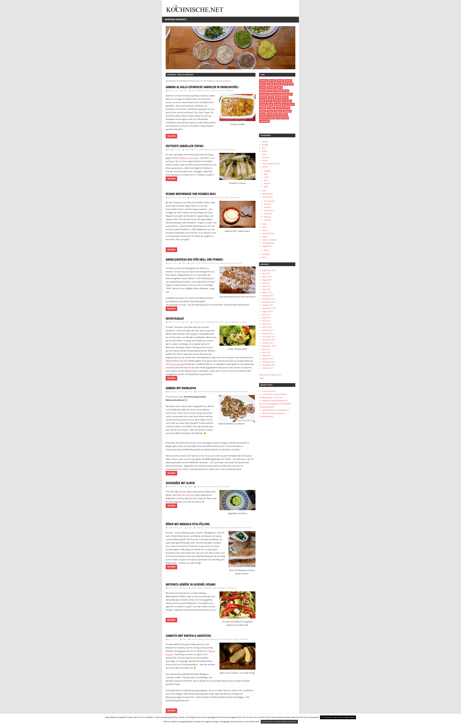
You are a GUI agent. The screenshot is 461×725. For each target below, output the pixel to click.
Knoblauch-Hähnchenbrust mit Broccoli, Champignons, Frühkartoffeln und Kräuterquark (275, 403)
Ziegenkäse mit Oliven (180, 483)
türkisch (287, 111)
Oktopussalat (175, 319)
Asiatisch (267, 207)
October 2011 (268, 368)
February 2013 (268, 330)
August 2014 (267, 280)
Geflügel (271, 87)
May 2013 (266, 321)
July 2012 (266, 349)
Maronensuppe (188, 495)
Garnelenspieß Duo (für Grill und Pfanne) (194, 259)
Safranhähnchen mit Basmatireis (275, 410)
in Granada (185, 158)
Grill (217, 263)
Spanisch (214, 90)
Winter (285, 118)
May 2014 (266, 289)
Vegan (227, 197)
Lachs (271, 98)
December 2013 (268, 299)
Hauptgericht (265, 91)
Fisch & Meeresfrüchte (201, 90)
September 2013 (269, 308)
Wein (264, 257)
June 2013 (266, 317)
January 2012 (267, 358)
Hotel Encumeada (176, 364)
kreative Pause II (269, 391)
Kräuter (263, 98)
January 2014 (267, 295)
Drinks (264, 160)
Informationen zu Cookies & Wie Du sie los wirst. (279, 722)
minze (262, 101)
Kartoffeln (276, 94)
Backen (194, 639)
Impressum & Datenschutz (175, 19)
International (267, 197)
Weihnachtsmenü (267, 118)
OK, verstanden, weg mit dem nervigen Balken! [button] (338, 717)
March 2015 (267, 276)
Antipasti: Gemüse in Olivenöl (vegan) (190, 584)
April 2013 (266, 324)
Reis (283, 101)
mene (185, 90)
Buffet (199, 197)
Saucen (206, 197)
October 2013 (268, 305)
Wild (278, 118)
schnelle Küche (282, 108)
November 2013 (269, 302)
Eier (291, 84)
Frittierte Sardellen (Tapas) (184, 146)
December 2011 (268, 362)
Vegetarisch (235, 197)
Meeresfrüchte (282, 98)
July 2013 (266, 314)
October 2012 (268, 343)
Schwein (267, 183)
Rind (289, 101)
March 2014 (267, 292)
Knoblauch (287, 94)
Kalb (265, 174)
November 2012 (269, 339)
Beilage (193, 197)
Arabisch (200, 527)
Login (261, 378)
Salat (221, 322)
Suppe (269, 111)
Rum (271, 104)
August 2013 (267, 311)
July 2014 (266, 283)
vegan (262, 115)
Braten (288, 81)
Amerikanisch (269, 201)
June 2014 (266, 286)
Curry (269, 84)
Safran (277, 104)
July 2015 (266, 273)
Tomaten (277, 111)
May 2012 (266, 355)
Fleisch (263, 87)
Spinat (262, 111)
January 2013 (267, 333)
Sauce (291, 104)
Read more (171, 136)
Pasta (269, 101)
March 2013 (267, 327)
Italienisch (213, 639)
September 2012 (269, 346)
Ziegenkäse (264, 121)
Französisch (269, 210)
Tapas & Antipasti (226, 90)
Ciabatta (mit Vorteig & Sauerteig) (188, 636)
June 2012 (266, 352)
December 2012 (268, 336)
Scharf (263, 108)
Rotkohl (263, 104)
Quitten (276, 101)
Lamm (266, 177)
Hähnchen (284, 91)
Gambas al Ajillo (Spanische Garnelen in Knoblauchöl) (202, 87)
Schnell (271, 108)
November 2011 (269, 365)
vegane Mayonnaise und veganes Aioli (191, 194)
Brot (206, 639)
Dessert (277, 84)
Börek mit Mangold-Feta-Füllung (188, 524)
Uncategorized (268, 243)
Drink (285, 84)
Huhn (275, 91)
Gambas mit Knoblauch (181, 388)
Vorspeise (238, 263)
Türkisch (228, 527)
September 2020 (269, 270)
